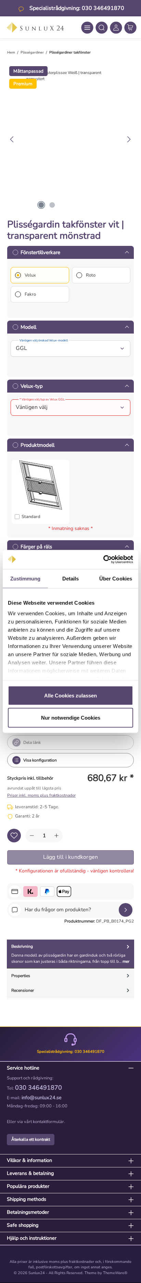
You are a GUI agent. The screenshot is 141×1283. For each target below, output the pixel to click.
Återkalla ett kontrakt (30, 1139)
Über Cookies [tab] (115, 578)
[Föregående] (12, 139)
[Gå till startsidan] (35, 28)
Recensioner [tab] (22, 990)
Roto (90, 275)
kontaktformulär (48, 1122)
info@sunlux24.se (42, 1097)
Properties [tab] (20, 975)
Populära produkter (28, 1186)
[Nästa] (129, 139)
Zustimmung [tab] (25, 578)
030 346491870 (38, 1087)
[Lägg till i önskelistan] (14, 835)
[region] (70, 139)
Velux (30, 275)
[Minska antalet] (32, 835)
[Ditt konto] (116, 27)
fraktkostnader (81, 1261)
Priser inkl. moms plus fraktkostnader (41, 795)
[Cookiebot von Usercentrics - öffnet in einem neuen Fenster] (103, 559)
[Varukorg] (130, 27)
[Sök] (101, 27)
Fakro (30, 294)
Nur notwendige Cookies (70, 718)
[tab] (70, 954)
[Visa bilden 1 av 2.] (41, 205)
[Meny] (87, 27)
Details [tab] (70, 578)
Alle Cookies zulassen (70, 695)
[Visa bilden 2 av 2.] (52, 205)
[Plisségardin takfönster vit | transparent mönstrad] (73, 76)
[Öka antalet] (56, 835)
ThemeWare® (115, 1272)
